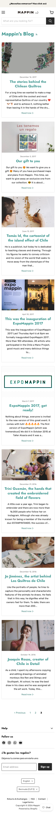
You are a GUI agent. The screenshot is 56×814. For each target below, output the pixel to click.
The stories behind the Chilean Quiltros (28, 84)
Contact (42, 799)
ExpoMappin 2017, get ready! (28, 407)
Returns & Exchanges (17, 799)
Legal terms (28, 802)
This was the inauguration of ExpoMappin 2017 (28, 321)
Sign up (45, 766)
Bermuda (27, 789)
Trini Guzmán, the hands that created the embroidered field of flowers (28, 493)
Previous (20, 712)
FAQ (33, 799)
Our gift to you (28, 160)
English (26, 781)
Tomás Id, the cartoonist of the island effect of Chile (28, 238)
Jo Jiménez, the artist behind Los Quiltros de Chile (28, 578)
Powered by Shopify (28, 809)
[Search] (50, 21)
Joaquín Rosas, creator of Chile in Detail (28, 661)
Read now (26, 113)
